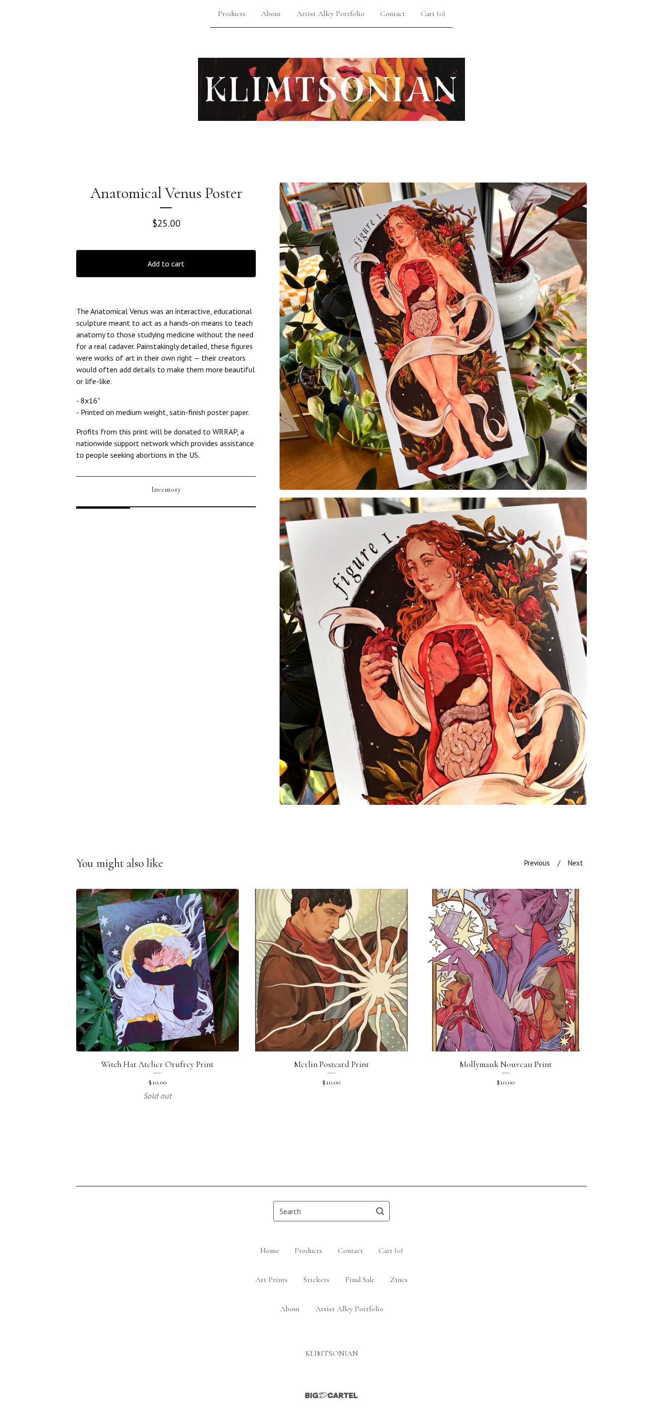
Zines (399, 1279)
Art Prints (271, 1279)
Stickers (316, 1279)
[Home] (331, 89)
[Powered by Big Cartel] (331, 1395)
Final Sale (360, 1279)
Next (575, 862)
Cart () (433, 13)
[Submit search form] (380, 1211)
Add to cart (166, 263)
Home (269, 1250)
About (271, 13)
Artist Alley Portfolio (331, 13)
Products (232, 13)
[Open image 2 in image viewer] (433, 651)
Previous (537, 862)
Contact (392, 13)
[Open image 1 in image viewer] (433, 336)
